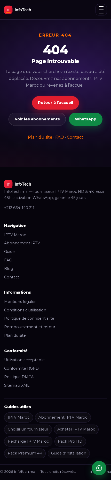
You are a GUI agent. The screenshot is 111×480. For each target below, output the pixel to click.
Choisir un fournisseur (28, 429)
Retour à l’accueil (55, 102)
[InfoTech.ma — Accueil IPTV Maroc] (27, 9)
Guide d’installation (68, 453)
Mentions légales (20, 301)
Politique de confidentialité (29, 318)
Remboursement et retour (29, 327)
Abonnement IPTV (22, 243)
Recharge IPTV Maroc (28, 441)
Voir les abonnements (37, 119)
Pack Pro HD (70, 441)
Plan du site (40, 137)
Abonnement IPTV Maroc (62, 417)
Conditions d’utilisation (25, 310)
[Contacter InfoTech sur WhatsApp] (99, 468)
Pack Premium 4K (25, 453)
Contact (75, 137)
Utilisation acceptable (24, 360)
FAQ (59, 137)
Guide (9, 251)
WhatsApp (85, 119)
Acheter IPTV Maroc (76, 429)
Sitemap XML (16, 385)
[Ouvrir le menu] (101, 9)
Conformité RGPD (21, 368)
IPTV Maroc (15, 235)
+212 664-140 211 (19, 207)
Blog (8, 268)
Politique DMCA (19, 377)
